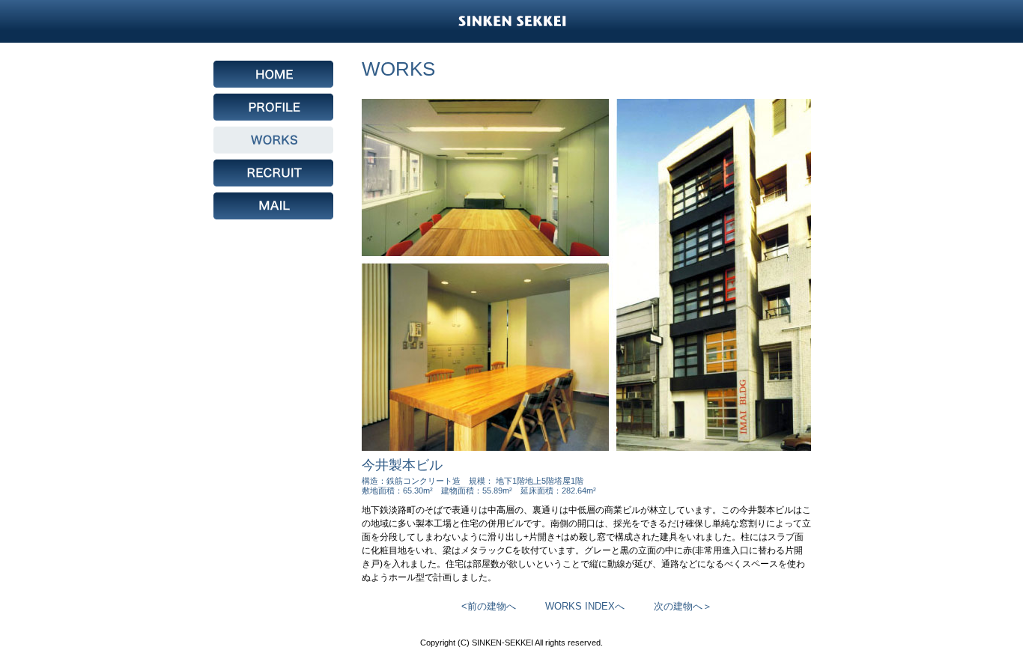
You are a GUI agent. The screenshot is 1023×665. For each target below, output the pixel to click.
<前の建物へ (488, 606)
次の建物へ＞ (683, 606)
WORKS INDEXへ (585, 606)
